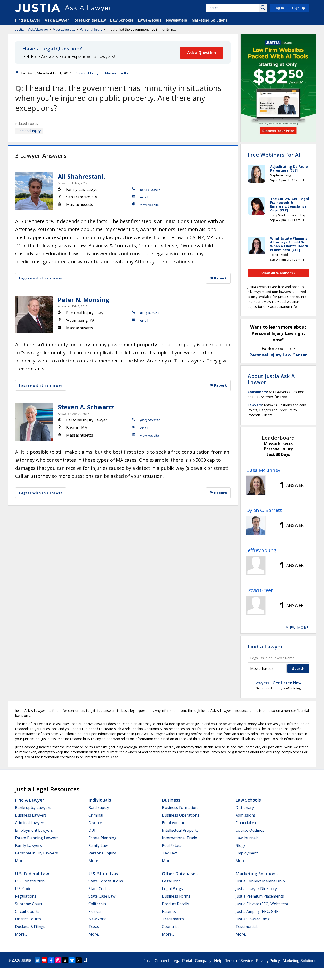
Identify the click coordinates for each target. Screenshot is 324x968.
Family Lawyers (28, 845)
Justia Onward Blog (253, 919)
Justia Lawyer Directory (256, 888)
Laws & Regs (150, 20)
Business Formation (180, 807)
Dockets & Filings (30, 926)
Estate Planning (102, 837)
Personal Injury (91, 29)
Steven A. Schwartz (86, 407)
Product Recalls (175, 903)
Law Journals (247, 837)
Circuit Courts (27, 911)
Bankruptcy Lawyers (33, 807)
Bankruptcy (98, 807)
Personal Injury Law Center (278, 355)
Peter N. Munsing (83, 300)
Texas (93, 926)
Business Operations (180, 815)
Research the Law (89, 20)
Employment (173, 822)
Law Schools (121, 20)
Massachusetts (64, 29)
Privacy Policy (268, 961)
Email (144, 197)
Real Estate (172, 845)
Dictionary (245, 807)
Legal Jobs (171, 881)
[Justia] (37, 8)
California (97, 903)
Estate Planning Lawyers (37, 837)
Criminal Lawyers (30, 822)
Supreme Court (28, 903)
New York (97, 919)
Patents (169, 911)
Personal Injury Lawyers (36, 853)
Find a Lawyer (27, 20)
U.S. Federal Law (32, 874)
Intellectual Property (180, 830)
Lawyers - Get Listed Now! (278, 682)
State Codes (99, 888)
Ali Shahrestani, (81, 176)
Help (218, 961)
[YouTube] (44, 960)
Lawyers (255, 405)
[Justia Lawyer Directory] (85, 960)
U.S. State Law (103, 874)
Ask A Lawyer (38, 29)
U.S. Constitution (30, 881)
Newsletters (176, 20)
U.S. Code (23, 888)
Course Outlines (250, 830)
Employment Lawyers (34, 830)
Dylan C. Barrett (264, 510)
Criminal (95, 815)
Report (220, 278)
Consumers (257, 391)
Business (171, 800)
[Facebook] (51, 960)
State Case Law (101, 896)
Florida (94, 911)
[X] (79, 960)
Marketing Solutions (210, 20)
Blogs (241, 845)
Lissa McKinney (263, 470)
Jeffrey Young (261, 550)
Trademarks (173, 919)
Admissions (246, 815)
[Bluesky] (72, 960)
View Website (149, 205)
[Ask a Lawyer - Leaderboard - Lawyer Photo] (255, 485)
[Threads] (65, 960)
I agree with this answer (40, 278)
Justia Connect (156, 961)
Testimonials (247, 926)
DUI (91, 830)
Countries (171, 926)
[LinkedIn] (37, 960)
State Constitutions (105, 881)
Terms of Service (239, 961)
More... (21, 860)
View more (297, 627)
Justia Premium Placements (260, 896)
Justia (19, 29)
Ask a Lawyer (57, 20)
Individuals (99, 800)
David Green (260, 590)
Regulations (25, 896)
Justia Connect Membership (260, 881)
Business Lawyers (31, 815)
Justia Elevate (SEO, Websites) (262, 903)
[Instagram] (58, 960)
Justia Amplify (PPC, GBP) (258, 911)
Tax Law (169, 853)
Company (203, 961)
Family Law (98, 845)
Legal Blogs (172, 888)
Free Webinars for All (274, 154)
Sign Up (298, 8)
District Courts (28, 919)
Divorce (95, 822)
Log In (279, 8)
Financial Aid (246, 822)
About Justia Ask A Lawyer (271, 379)
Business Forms (176, 896)
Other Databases (180, 874)
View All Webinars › (278, 272)
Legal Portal (182, 961)
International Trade (179, 837)
